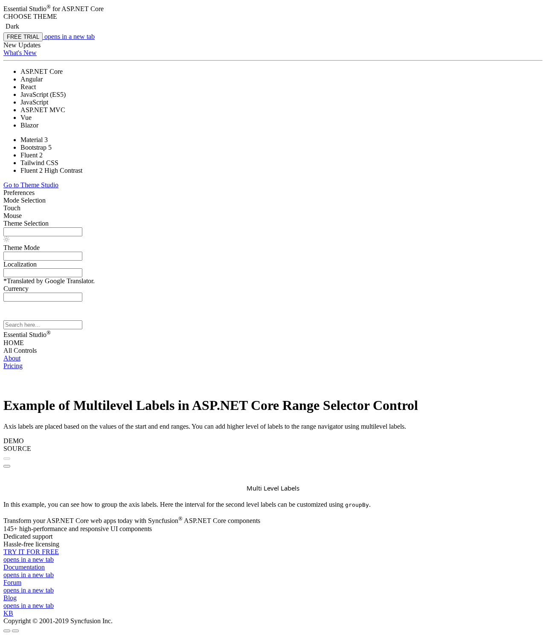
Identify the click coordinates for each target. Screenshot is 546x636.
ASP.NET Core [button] (82, 8)
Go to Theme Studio (30, 185)
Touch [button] (11, 208)
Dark (12, 26)
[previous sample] (6, 458)
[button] (273, 16)
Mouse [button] (12, 215)
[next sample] (6, 466)
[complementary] (273, 51)
